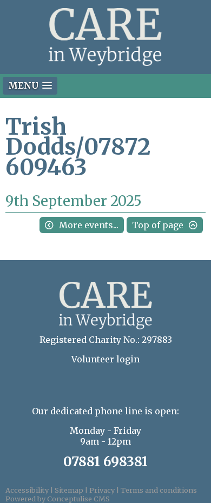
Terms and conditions (159, 490)
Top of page (157, 225)
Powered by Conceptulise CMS (57, 498)
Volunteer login (105, 359)
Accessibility (27, 490)
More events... (88, 225)
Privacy (102, 490)
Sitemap (69, 490)
